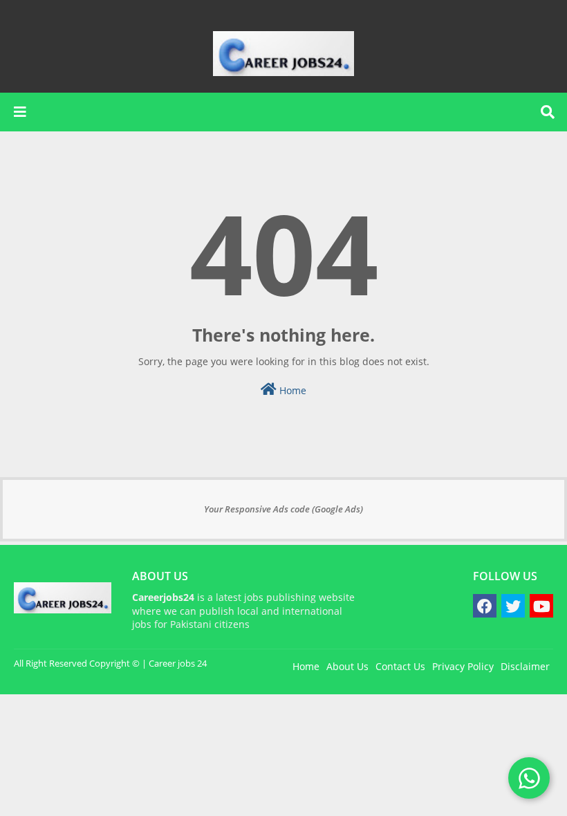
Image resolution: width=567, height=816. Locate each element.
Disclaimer (525, 666)
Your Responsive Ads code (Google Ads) (283, 509)
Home (291, 390)
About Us (347, 666)
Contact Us (400, 666)
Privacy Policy (463, 666)
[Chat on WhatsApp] (529, 778)
